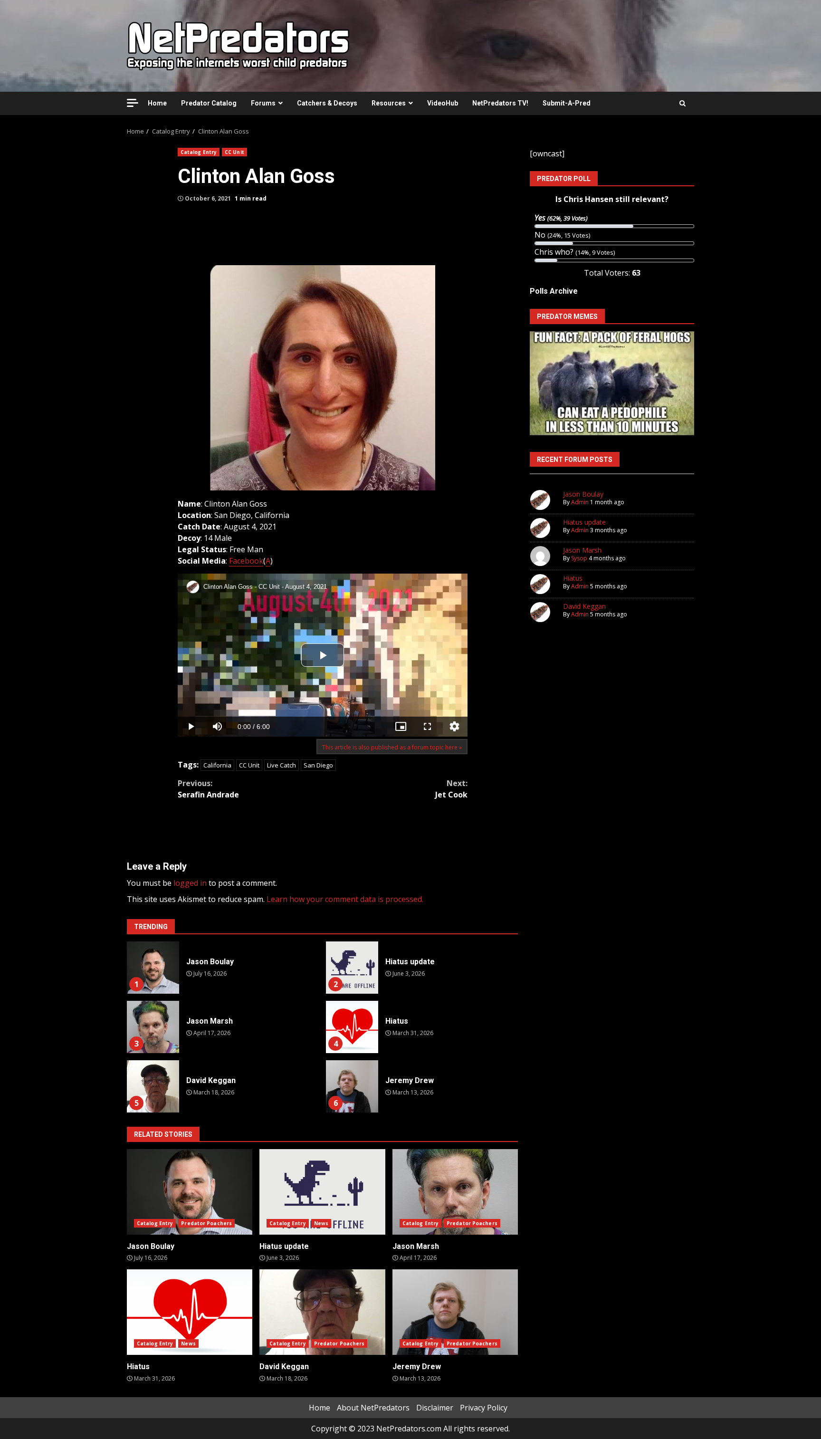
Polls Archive (554, 291)
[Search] (682, 103)
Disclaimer (434, 1407)
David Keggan (153, 1086)
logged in (190, 883)
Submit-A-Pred (567, 103)
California (217, 765)
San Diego (318, 765)
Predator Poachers (206, 1223)
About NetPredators (373, 1407)
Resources (389, 103)
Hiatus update (352, 967)
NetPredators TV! (500, 103)
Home (157, 103)
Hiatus (352, 1027)
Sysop (579, 558)
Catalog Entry (199, 152)
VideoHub (442, 103)
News (321, 1223)
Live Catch (281, 765)
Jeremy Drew (352, 1086)
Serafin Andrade (208, 789)
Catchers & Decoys (327, 103)
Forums (263, 103)
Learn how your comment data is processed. (345, 899)
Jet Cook (451, 789)
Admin (580, 502)
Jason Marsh (153, 1027)
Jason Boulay (153, 967)
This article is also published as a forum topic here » (392, 747)
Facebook (246, 561)
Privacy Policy (483, 1407)
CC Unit (234, 152)
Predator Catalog (209, 103)
